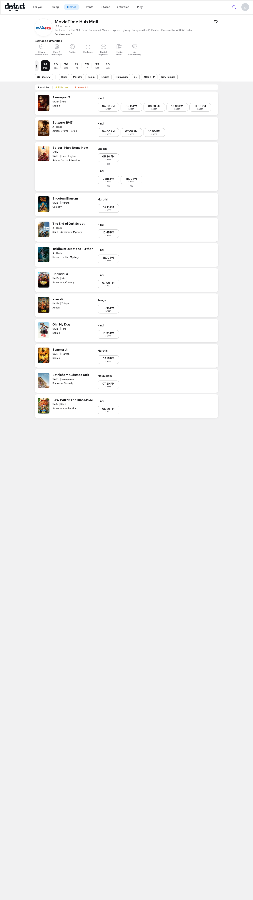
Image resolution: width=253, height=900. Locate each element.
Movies (71, 7)
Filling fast (63, 87)
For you (37, 7)
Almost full (82, 87)
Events (88, 7)
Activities (122, 7)
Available (44, 87)
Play (140, 7)
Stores (105, 7)
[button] (245, 7)
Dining (55, 7)
